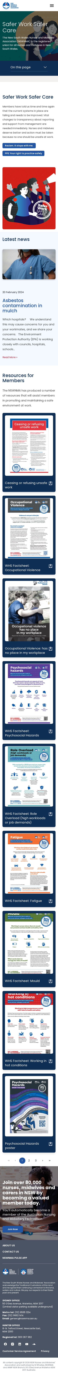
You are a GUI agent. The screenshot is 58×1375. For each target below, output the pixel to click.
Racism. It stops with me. (19, 145)
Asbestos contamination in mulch (22, 305)
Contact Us (10, 1251)
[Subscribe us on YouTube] (27, 1344)
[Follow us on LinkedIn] (20, 1344)
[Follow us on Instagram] (12, 1344)
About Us (8, 1245)
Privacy (45, 1351)
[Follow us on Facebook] (5, 1344)
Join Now (13, 1229)
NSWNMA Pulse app (14, 1258)
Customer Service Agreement (19, 1351)
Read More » (9, 357)
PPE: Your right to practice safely (23, 153)
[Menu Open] (52, 5)
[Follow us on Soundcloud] (34, 1344)
